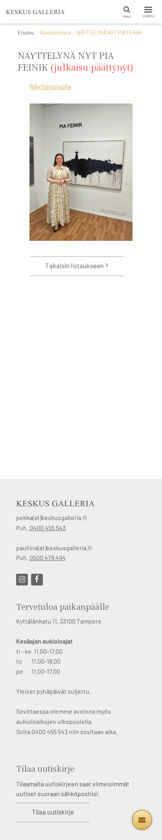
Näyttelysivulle (50, 86)
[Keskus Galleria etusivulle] (35, 12)
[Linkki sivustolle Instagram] (22, 579)
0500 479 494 (47, 557)
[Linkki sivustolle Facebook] (37, 579)
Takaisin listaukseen (74, 265)
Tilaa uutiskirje (53, 812)
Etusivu (26, 32)
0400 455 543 (47, 527)
